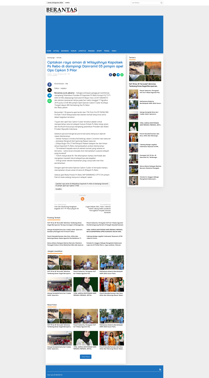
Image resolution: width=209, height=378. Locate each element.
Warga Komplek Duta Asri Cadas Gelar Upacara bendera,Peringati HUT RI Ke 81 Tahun (64, 230)
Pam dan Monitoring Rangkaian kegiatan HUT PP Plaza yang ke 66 (66, 206)
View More (86, 357)
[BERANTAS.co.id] (62, 10)
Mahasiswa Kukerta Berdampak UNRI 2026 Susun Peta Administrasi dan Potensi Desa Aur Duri (111, 272)
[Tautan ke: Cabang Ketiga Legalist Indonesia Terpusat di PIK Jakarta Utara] (133, 148)
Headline (59, 189)
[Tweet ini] (114, 74)
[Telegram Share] (118, 74)
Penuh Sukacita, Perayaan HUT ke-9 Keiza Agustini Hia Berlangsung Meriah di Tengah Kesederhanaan (105, 224)
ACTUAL (49, 75)
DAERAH (54, 75)
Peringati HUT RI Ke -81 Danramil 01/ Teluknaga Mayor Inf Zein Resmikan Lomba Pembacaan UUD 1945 (150, 156)
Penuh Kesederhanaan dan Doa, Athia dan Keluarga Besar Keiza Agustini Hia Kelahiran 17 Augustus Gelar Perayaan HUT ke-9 (64, 237)
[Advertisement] (104, 32)
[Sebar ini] (110, 74)
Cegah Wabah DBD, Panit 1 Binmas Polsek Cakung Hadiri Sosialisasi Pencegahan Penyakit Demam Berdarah (98, 209)
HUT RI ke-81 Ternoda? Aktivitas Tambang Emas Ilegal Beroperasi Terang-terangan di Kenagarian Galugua (65, 224)
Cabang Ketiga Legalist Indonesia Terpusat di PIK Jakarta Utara (104, 237)
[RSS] (82, 199)
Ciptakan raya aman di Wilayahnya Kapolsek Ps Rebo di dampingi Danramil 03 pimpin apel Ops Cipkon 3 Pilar (82, 185)
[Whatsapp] (122, 74)
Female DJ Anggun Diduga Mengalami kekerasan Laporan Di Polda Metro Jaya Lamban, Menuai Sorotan (104, 244)
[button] (161, 3)
